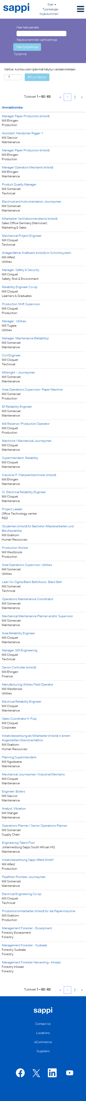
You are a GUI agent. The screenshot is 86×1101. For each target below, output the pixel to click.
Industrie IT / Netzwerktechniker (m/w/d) (29, 475)
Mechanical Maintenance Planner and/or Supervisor (37, 616)
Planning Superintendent (19, 757)
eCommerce (43, 1042)
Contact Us (43, 1024)
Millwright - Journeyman (18, 372)
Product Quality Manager (19, 184)
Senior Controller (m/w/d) (19, 667)
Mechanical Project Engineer (22, 235)
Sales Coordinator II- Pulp (19, 718)
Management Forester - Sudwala (24, 945)
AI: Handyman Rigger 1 (22, 133)
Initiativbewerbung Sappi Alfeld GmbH (28, 860)
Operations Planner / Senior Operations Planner (34, 825)
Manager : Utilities (14, 321)
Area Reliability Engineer (18, 633)
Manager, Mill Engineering (19, 650)
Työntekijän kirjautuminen (49, 12)
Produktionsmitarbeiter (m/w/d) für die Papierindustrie (38, 911)
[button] (73, 9)
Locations (43, 1033)
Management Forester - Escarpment (27, 928)
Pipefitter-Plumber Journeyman (24, 877)
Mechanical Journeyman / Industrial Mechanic (33, 774)
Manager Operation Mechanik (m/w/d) (27, 167)
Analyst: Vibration (14, 808)
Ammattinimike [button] (12, 107)
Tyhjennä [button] (20, 54)
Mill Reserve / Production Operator (26, 423)
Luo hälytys (38, 77)
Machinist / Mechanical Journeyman (27, 441)
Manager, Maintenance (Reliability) (25, 338)
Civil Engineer (11, 355)
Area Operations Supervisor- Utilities (27, 565)
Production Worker (15, 548)
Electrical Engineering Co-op (21, 894)
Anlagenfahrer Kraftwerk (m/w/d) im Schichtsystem (36, 253)
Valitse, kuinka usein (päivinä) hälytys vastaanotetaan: (40, 69)
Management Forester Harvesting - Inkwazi (31, 962)
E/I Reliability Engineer (17, 406)
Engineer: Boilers (13, 791)
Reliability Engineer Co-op (19, 287)
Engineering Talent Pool (18, 842)
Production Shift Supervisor (21, 304)
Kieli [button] (51, 4)
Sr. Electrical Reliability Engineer (24, 492)
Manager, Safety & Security (20, 270)
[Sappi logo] (16, 8)
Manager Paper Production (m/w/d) (25, 116)
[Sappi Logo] (43, 1010)
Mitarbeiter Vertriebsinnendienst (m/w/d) (29, 218)
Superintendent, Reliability (20, 458)
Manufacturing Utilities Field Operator (27, 684)
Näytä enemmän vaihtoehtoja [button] (37, 40)
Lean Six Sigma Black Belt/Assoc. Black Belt (32, 582)
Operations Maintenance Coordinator (27, 599)
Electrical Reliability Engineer (21, 701)
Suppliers (43, 1051)
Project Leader (12, 509)
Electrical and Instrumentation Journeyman (31, 201)
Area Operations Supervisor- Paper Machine (32, 389)
